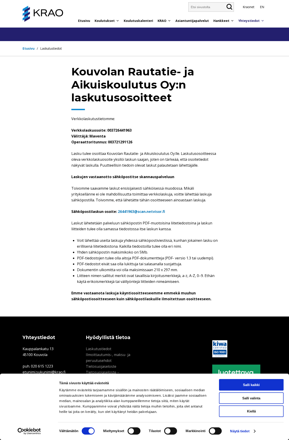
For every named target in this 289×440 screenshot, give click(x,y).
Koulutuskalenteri (138, 21)
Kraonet (248, 7)
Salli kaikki (251, 385)
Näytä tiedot (239, 431)
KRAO (162, 21)
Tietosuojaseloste (101, 366)
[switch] (134, 431)
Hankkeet (221, 21)
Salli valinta (251, 398)
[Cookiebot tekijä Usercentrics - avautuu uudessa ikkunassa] (29, 431)
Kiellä (251, 411)
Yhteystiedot (249, 21)
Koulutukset (105, 21)
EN (262, 7)
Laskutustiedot (98, 348)
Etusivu (84, 21)
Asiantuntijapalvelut (192, 21)
